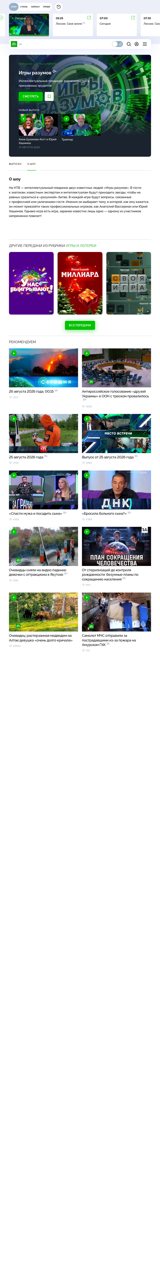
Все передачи (80, 325)
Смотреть (31, 96)
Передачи (25, 64)
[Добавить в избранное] (49, 96)
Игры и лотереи (47, 64)
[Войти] (137, 44)
